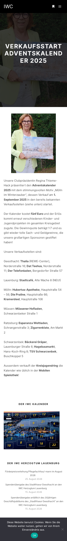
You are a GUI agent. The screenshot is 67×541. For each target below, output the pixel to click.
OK (34, 535)
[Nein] (62, 529)
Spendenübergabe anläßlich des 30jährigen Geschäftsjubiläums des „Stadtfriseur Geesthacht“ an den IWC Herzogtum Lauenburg (33, 501)
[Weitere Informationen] (53, 6)
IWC (8, 6)
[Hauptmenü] (60, 6)
